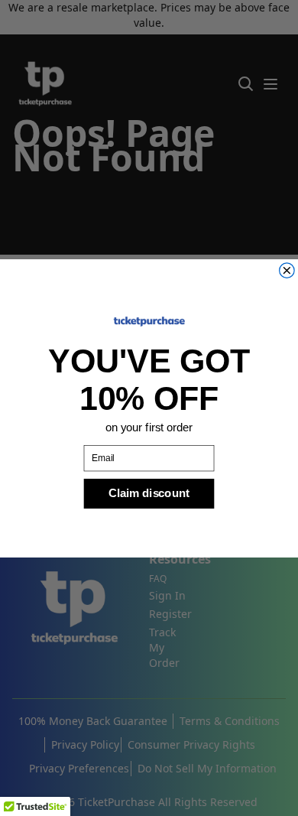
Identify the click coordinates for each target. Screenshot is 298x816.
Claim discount (149, 492)
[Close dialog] (287, 270)
